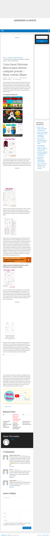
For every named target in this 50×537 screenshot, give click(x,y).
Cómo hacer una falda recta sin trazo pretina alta (26, 423)
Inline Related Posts (27, 262)
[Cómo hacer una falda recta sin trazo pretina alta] (26, 417)
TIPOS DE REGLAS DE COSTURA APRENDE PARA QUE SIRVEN (17, 425)
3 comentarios (17, 79)
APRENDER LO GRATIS (25, 20)
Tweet (6, 406)
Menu (2, 30)
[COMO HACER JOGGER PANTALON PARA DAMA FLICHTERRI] (7, 417)
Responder (11, 466)
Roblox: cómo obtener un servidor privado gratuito (42, 128)
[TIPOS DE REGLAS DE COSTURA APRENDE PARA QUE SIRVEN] (17, 418)
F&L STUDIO (46, 535)
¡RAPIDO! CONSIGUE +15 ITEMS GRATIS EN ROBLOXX (42, 154)
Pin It (9, 406)
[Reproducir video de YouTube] (17, 396)
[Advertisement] (25, 9)
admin (5, 78)
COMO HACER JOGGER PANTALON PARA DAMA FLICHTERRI (7, 424)
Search (41, 41)
